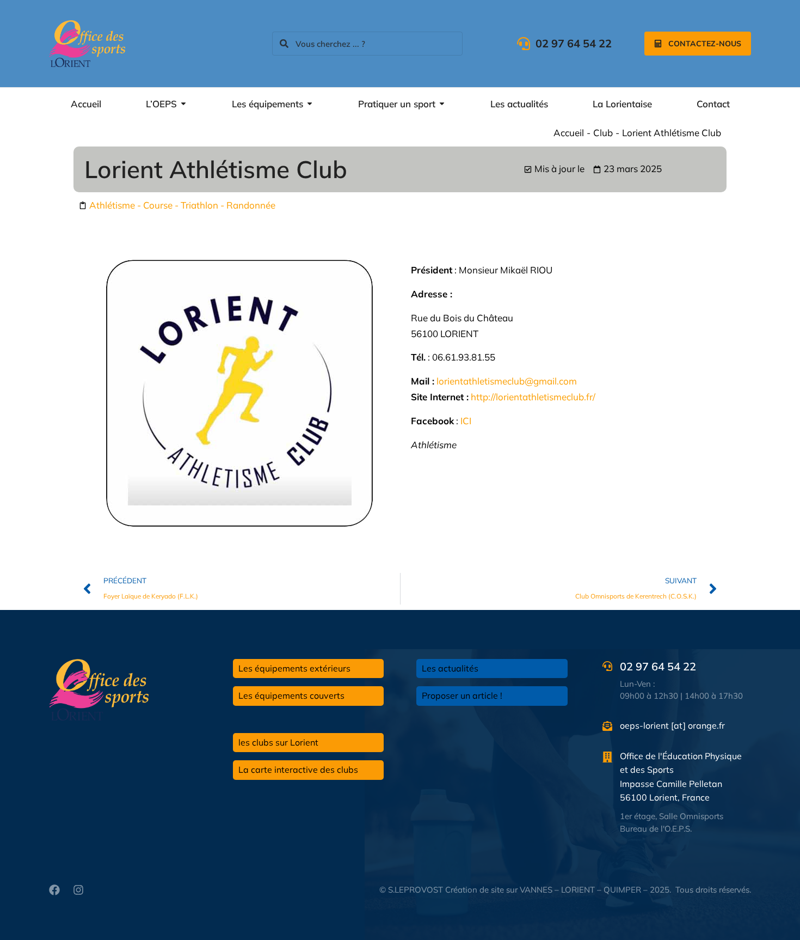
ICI (465, 420)
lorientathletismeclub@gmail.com (506, 381)
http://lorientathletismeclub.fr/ (533, 396)
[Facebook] (54, 889)
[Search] (284, 43)
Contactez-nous (704, 43)
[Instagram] (78, 889)
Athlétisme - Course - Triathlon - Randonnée (182, 205)
